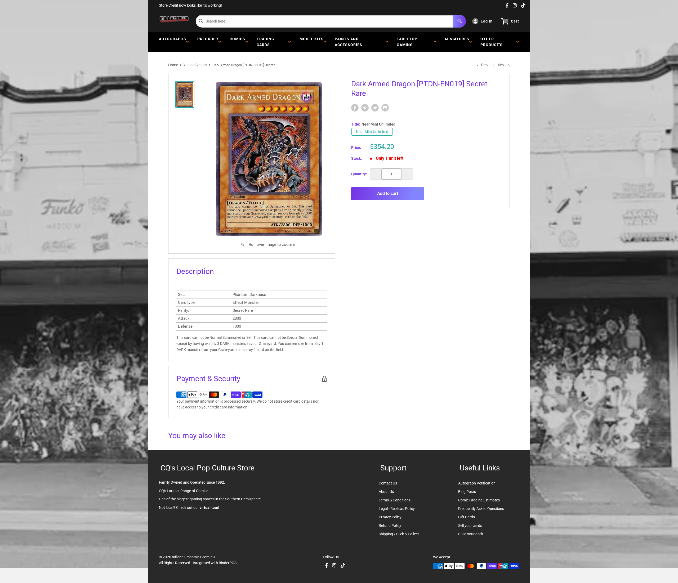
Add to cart (387, 193)
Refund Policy (390, 525)
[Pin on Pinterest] (365, 108)
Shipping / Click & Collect (399, 534)
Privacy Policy (390, 517)
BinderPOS (228, 563)
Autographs (172, 42)
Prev (484, 65)
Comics (237, 42)
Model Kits (312, 42)
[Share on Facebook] (355, 108)
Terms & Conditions (395, 500)
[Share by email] (385, 108)
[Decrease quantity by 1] (375, 174)
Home (173, 65)
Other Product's (492, 42)
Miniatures (457, 42)
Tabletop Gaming (407, 42)
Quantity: (359, 174)
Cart (515, 21)
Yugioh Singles (195, 65)
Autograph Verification (477, 483)
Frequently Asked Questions (481, 508)
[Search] (459, 21)
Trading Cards (265, 42)
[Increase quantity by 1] (407, 174)
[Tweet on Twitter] (375, 108)
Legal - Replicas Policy (397, 508)
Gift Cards (466, 517)
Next (502, 65)
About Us (386, 491)
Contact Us (388, 483)
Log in (487, 21)
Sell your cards (470, 525)
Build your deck (470, 534)
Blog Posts (467, 491)
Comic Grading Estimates (479, 500)
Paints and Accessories (349, 42)
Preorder (207, 42)
